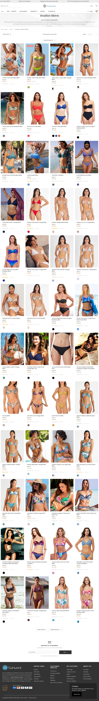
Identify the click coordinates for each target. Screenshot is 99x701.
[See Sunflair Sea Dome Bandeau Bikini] (12, 157)
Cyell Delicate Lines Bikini (84, 175)
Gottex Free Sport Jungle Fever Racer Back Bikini (86, 319)
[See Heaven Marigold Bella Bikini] (61, 204)
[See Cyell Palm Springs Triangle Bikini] (37, 592)
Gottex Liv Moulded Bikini (59, 126)
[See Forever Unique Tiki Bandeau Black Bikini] (12, 592)
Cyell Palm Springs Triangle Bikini (36, 611)
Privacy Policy (87, 676)
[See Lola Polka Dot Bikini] (61, 397)
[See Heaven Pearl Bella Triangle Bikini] (37, 251)
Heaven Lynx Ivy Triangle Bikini (85, 222)
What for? (84, 690)
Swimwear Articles (39, 681)
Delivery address (71, 676)
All (2, 11)
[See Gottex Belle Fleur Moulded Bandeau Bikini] (12, 251)
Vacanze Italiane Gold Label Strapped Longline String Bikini (85, 367)
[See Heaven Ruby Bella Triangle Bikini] (37, 204)
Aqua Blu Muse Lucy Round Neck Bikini (86, 465)
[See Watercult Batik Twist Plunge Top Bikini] (86, 495)
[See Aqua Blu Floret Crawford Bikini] (37, 300)
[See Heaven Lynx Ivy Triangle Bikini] (86, 204)
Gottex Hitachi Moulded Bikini (60, 611)
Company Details (55, 673)
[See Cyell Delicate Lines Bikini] (86, 157)
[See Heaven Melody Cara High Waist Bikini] (61, 446)
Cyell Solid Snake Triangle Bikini (11, 222)
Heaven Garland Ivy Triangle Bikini (87, 269)
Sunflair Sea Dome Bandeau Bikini (12, 175)
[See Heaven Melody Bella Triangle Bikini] (12, 446)
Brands (14, 11)
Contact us (53, 671)
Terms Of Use (23, 698)
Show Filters (6, 34)
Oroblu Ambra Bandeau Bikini (11, 78)
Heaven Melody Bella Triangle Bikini (11, 465)
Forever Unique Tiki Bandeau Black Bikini (10, 611)
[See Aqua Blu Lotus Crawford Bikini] (12, 300)
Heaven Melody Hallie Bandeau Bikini (86, 416)
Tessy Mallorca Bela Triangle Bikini (10, 367)
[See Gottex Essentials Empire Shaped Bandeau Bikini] (61, 300)
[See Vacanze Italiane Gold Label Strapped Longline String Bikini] (86, 349)
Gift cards (36, 672)
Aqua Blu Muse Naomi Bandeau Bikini (11, 514)
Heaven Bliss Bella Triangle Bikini (36, 464)
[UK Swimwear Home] (49, 6)
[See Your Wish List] (97, 6)
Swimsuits (34, 11)
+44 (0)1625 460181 (5, 688)
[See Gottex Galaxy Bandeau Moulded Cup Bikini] (37, 544)
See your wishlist (71, 681)
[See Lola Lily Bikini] (12, 397)
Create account (71, 672)
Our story (85, 669)
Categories (37, 674)
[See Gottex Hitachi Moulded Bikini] (61, 592)
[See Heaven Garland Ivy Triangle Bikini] (86, 251)
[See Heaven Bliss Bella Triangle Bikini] (37, 446)
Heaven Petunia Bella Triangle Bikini (60, 270)
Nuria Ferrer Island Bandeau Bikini (86, 78)
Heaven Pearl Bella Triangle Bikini (37, 269)
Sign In (68, 674)
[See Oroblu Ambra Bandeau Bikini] (12, 59)
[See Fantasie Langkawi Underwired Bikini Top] (61, 495)
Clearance (51, 11)
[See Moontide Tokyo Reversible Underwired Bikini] (86, 544)
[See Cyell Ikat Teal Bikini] (61, 157)
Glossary (36, 679)
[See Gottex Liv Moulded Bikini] (61, 108)
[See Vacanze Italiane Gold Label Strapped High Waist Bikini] (12, 544)
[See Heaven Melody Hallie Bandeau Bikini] (86, 397)
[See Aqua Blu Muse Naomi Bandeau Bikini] (12, 495)
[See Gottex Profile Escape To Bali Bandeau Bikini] (86, 592)
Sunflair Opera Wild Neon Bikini (36, 78)
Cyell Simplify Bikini (32, 175)
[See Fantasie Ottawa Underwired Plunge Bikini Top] (37, 349)
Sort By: (84, 34)
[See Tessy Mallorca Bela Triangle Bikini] (12, 349)
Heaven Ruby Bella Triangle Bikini (36, 222)
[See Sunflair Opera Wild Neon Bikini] (37, 59)
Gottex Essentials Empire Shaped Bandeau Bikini (62, 319)
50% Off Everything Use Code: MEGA (44, 1)
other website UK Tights (17, 677)
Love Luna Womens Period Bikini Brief (61, 367)
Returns (52, 678)
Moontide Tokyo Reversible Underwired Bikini (85, 562)
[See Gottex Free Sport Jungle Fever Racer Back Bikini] (86, 300)
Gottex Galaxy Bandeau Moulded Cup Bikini (37, 562)
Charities (85, 672)
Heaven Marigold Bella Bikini (60, 222)
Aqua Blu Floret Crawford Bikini (36, 318)
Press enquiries (87, 679)
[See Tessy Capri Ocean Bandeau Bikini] (12, 108)
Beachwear (23, 11)
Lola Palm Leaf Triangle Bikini (35, 416)
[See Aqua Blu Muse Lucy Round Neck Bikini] (86, 446)
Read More (50, 26)
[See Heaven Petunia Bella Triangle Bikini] (61, 251)
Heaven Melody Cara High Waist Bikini (61, 465)
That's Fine (77, 694)
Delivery (52, 675)
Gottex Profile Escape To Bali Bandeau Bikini (85, 611)
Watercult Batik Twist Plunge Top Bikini (86, 514)
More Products (48, 40)
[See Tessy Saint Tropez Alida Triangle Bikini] (61, 59)
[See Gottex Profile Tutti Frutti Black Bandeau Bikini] (86, 108)
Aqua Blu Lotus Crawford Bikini (11, 318)
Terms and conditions (56, 682)
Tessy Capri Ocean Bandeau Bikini (12, 126)
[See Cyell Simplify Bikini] (37, 157)
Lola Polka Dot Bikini (57, 416)
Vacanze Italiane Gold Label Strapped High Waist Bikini (10, 562)
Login (91, 11)
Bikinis (43, 11)
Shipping (52, 680)
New (8, 11)
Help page (69, 669)
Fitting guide (37, 676)
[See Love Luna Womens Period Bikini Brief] (61, 349)
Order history (70, 679)
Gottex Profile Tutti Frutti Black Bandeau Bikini (86, 127)
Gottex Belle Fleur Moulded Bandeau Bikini (10, 270)
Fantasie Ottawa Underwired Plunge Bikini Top (35, 367)
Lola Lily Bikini (6, 416)
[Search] (1, 6)
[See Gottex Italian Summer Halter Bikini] (61, 544)
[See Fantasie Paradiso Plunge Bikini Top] (37, 495)
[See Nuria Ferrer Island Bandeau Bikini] (86, 59)
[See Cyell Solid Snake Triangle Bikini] (12, 204)
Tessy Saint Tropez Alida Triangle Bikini (61, 78)
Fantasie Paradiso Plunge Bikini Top (36, 514)
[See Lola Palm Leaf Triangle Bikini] (37, 397)
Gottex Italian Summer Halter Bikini (60, 562)
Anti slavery (86, 674)
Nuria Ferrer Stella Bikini (34, 126)
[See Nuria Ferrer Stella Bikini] (37, 108)
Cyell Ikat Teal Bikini (57, 175)
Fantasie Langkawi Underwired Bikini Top (61, 514)
